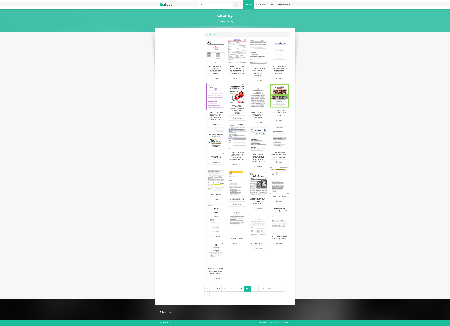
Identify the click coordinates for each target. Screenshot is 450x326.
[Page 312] (212, 289)
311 (232, 288)
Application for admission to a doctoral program (258, 72)
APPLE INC (216, 231)
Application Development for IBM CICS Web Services (237, 109)
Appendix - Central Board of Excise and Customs (216, 271)
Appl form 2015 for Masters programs (279, 237)
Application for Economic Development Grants (216, 69)
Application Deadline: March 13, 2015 (279, 112)
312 (240, 288)
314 (255, 288)
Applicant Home (279, 197)
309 (218, 288)
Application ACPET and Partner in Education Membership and (237, 156)
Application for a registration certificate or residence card (215, 116)
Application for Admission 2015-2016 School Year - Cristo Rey (279, 69)
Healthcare (218, 34)
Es (166, 4)
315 (262, 288)
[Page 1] (207, 289)
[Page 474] (207, 294)
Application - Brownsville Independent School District (258, 158)
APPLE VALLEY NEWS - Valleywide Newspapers (258, 201)
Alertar (286, 323)
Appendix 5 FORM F (237, 239)
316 (269, 288)
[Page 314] (283, 289)
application (216, 157)
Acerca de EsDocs (264, 323)
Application (216, 194)
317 (277, 288)
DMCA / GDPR (277, 323)
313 (247, 288)
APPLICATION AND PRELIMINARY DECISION (258, 115)
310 (225, 288)
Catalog (209, 34)
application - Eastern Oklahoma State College (279, 154)
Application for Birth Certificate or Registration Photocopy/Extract (237, 69)
